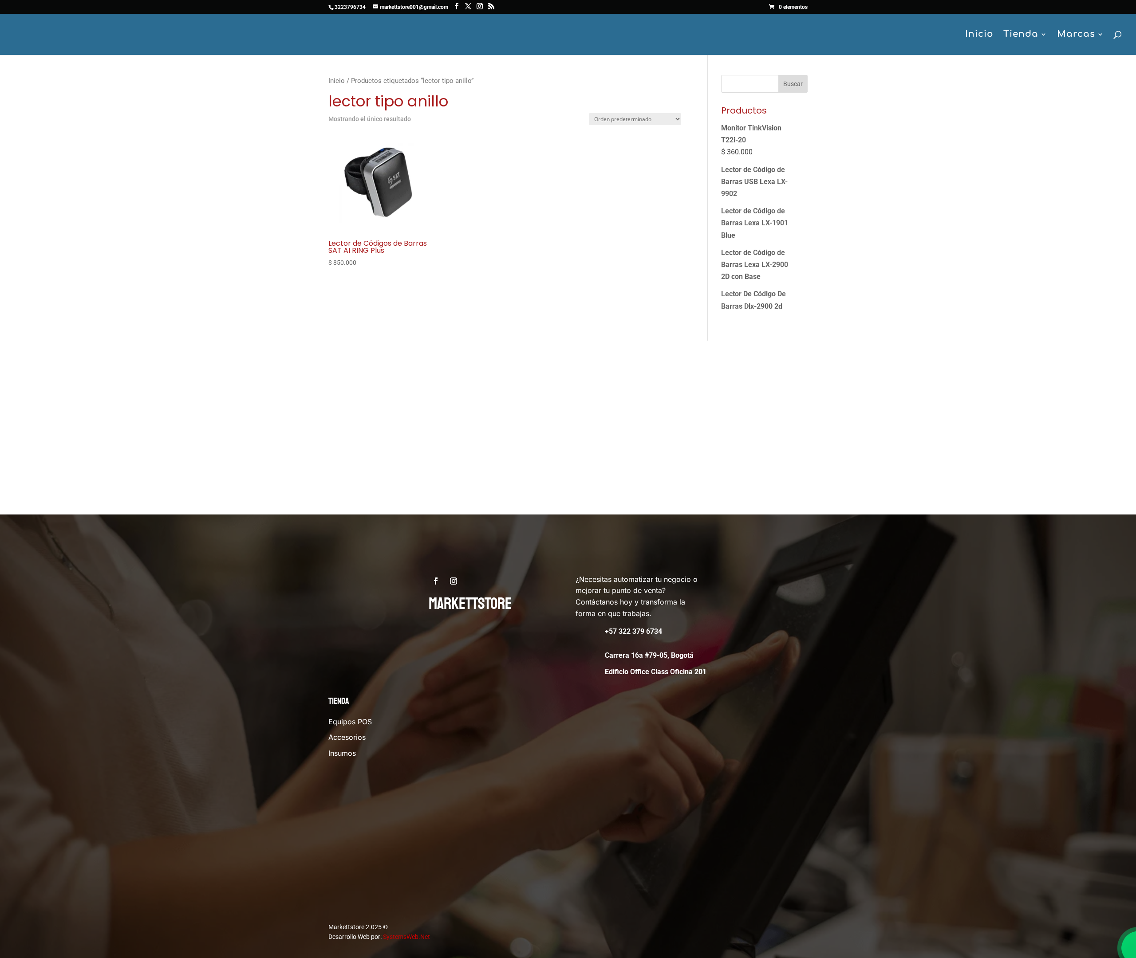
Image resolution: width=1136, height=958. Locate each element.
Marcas (1076, 35)
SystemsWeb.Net (406, 936)
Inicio (979, 35)
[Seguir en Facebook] (436, 581)
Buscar (793, 83)
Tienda (1020, 35)
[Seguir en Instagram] (453, 581)
